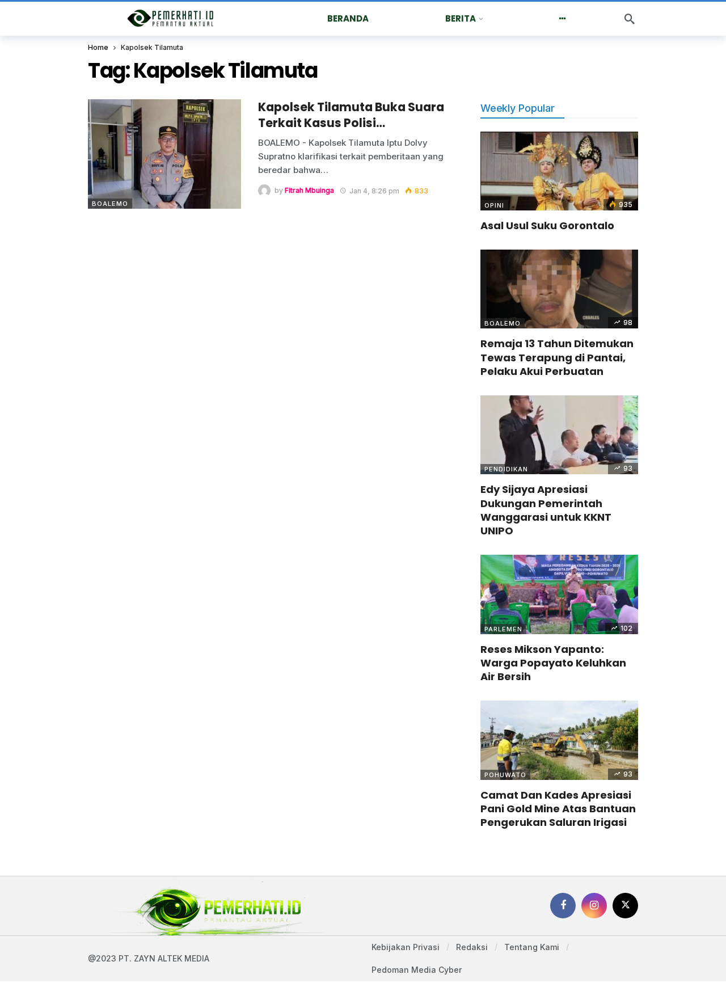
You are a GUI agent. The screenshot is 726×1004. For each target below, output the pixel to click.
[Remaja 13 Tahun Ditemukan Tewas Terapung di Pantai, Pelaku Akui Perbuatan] (559, 289)
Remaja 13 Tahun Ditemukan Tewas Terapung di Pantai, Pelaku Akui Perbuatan (557, 357)
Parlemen (503, 629)
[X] (625, 905)
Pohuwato (505, 775)
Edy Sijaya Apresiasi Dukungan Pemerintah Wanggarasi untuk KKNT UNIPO (545, 510)
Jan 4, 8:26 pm (374, 191)
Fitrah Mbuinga (309, 191)
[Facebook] (563, 905)
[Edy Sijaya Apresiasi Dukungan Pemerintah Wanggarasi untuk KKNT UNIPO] (559, 434)
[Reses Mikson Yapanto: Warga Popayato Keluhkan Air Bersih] (559, 594)
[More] (562, 19)
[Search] (629, 18)
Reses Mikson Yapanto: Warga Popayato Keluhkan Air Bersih (553, 663)
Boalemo (110, 204)
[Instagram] (594, 905)
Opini (494, 205)
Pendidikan (506, 469)
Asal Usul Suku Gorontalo (547, 225)
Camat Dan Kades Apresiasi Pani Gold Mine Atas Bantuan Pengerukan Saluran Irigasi (558, 809)
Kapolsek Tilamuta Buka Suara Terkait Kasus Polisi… (351, 115)
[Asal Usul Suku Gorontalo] (559, 171)
